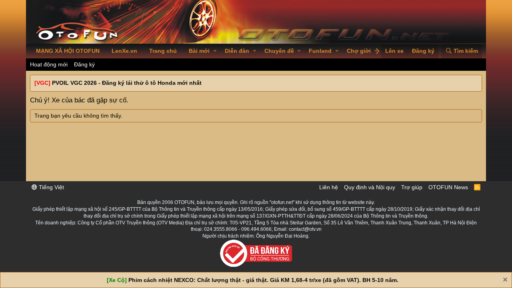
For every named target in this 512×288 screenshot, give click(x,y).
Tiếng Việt (50, 187)
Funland (320, 51)
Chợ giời (359, 51)
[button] (215, 51)
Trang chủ (163, 51)
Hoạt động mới (49, 64)
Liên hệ (328, 187)
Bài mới (199, 51)
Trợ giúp (411, 187)
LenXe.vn (124, 51)
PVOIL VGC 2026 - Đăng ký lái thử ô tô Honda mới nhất (127, 83)
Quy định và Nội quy (369, 187)
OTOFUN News (448, 187)
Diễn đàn (237, 51)
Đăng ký (84, 64)
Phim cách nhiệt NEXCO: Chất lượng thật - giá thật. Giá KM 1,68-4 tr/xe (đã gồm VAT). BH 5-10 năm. (263, 280)
